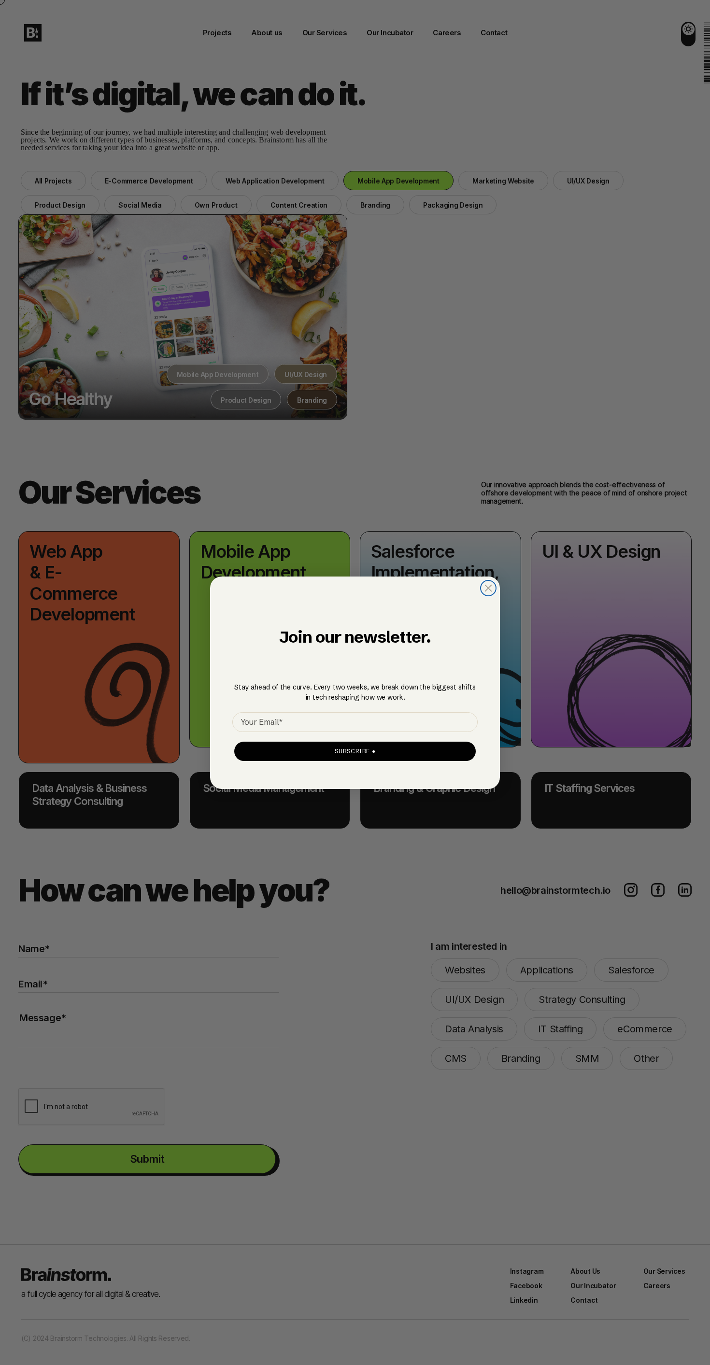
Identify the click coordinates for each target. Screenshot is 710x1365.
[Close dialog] (488, 588)
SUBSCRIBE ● (355, 751)
